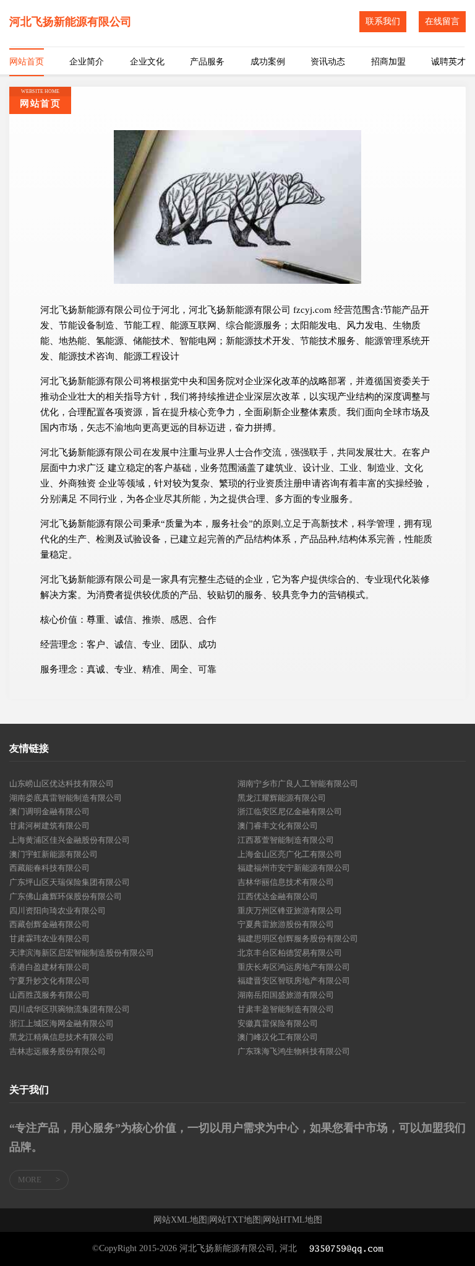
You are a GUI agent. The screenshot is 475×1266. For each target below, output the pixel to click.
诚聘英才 (448, 61)
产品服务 (207, 61)
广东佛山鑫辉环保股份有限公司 (65, 896)
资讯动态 (327, 61)
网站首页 (26, 61)
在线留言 (442, 21)
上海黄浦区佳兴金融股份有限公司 (69, 840)
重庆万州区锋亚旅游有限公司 (290, 910)
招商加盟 (388, 61)
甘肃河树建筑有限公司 (49, 825)
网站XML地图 (180, 1220)
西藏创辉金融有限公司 (49, 924)
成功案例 (267, 61)
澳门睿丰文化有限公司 (278, 825)
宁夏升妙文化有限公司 (49, 980)
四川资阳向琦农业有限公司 (57, 910)
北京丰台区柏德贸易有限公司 (290, 952)
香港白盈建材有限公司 (49, 967)
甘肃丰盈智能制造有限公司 (286, 1009)
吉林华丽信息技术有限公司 (286, 882)
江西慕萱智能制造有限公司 (286, 840)
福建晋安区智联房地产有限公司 (294, 980)
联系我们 (383, 21)
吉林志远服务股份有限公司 (57, 1051)
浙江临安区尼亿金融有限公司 (290, 811)
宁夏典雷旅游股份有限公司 (286, 924)
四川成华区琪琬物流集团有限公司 (69, 1009)
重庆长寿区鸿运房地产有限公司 (294, 967)
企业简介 (86, 61)
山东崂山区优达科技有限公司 (61, 783)
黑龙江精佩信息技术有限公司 (61, 1037)
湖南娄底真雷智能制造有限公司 (65, 797)
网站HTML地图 (292, 1220)
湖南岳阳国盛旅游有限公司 (286, 995)
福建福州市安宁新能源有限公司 (294, 868)
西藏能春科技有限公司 (49, 868)
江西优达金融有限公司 (278, 896)
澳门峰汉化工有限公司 (278, 1037)
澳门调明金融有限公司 (49, 811)
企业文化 (147, 61)
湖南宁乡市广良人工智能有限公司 (298, 783)
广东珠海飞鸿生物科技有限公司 (294, 1051)
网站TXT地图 (235, 1220)
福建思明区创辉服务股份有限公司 (298, 938)
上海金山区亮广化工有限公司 (290, 854)
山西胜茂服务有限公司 (49, 995)
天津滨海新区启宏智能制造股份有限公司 (81, 952)
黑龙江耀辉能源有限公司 (282, 797)
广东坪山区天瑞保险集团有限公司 (69, 882)
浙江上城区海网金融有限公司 (61, 1023)
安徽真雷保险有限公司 (278, 1023)
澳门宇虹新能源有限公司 (53, 854)
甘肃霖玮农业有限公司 (49, 938)
